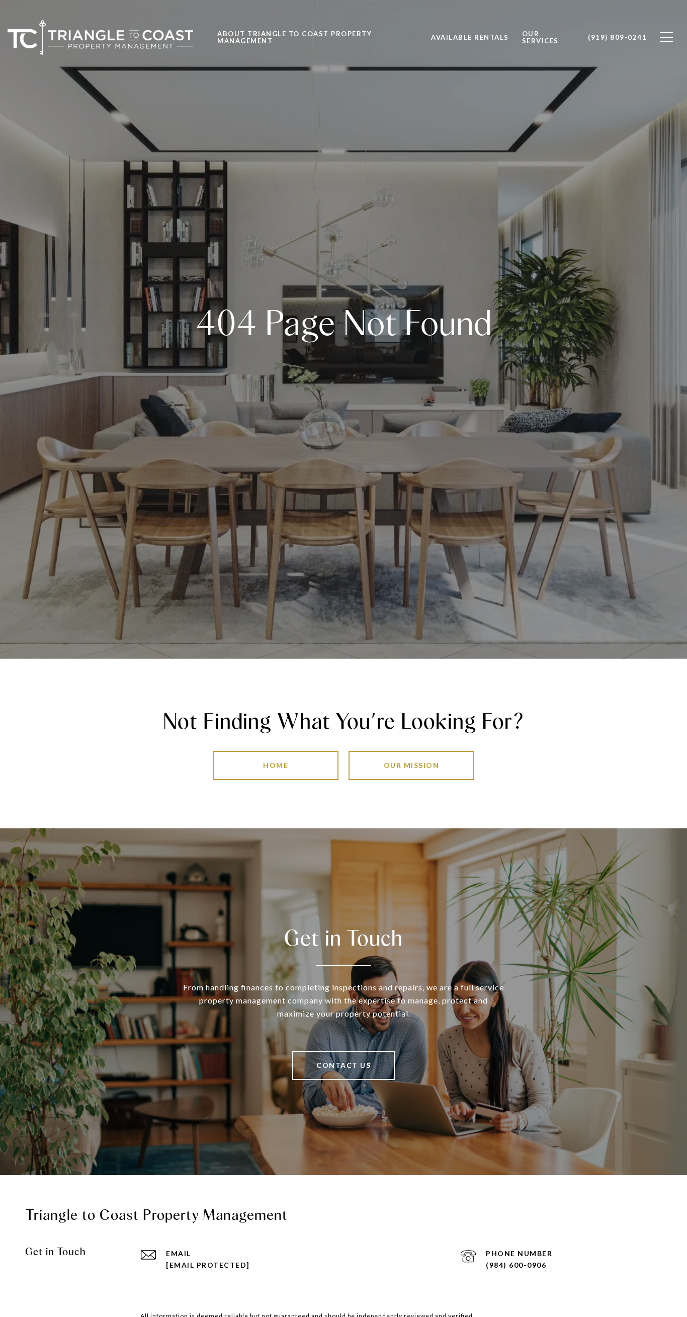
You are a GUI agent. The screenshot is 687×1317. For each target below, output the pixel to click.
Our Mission (412, 765)
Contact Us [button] (343, 1065)
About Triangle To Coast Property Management (294, 37)
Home (275, 765)
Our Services (540, 37)
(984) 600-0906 (516, 1265)
